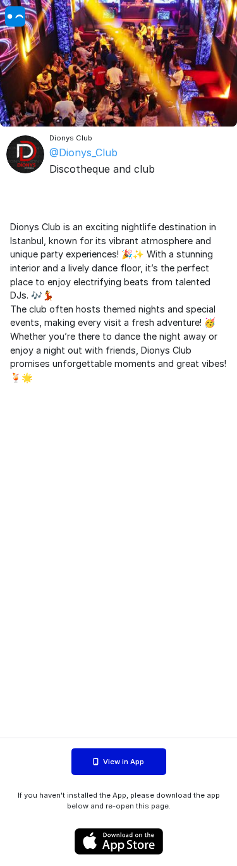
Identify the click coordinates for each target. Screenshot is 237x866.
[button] (118, 63)
